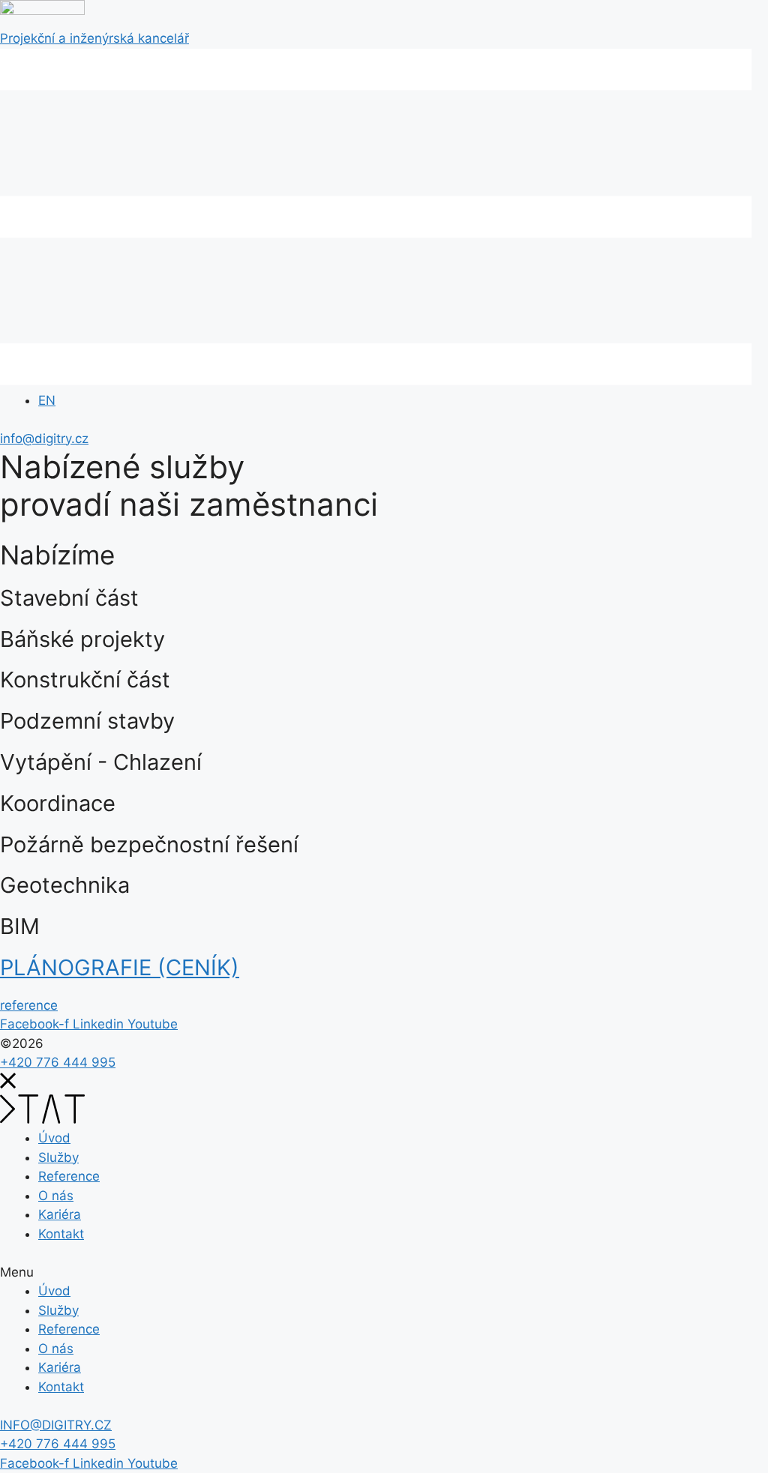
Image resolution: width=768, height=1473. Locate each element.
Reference (69, 1176)
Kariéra (59, 1214)
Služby (58, 1157)
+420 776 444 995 (58, 1062)
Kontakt (61, 1233)
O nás (56, 1195)
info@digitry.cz (44, 438)
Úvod (54, 1137)
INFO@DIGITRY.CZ (56, 1425)
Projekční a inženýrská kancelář (94, 38)
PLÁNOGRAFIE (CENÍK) (119, 967)
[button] (29, 1005)
